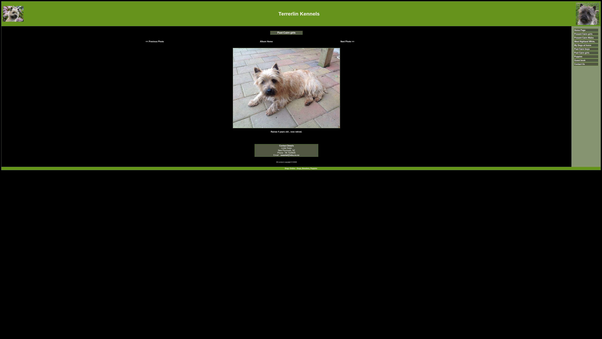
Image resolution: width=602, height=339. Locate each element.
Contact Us (579, 64)
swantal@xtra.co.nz (289, 155)
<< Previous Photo (155, 41)
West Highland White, (584, 41)
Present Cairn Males (584, 38)
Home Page (579, 30)
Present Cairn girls (583, 34)
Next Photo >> (347, 41)
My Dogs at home (582, 45)
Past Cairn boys (582, 49)
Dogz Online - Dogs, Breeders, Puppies (301, 168)
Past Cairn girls (581, 53)
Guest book (579, 60)
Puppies (578, 56)
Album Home (266, 41)
